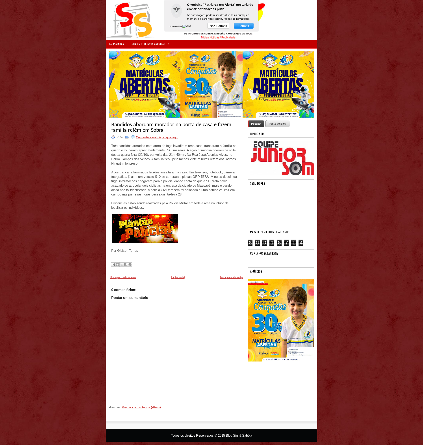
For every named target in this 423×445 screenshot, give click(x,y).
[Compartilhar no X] (121, 264)
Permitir (243, 26)
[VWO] (187, 26)
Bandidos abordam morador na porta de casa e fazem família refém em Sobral (171, 127)
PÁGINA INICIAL (117, 44)
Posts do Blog (277, 123)
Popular (256, 123)
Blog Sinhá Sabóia (239, 435)
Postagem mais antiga (231, 277)
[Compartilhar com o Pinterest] (130, 264)
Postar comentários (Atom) (141, 407)
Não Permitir (218, 26)
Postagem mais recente (123, 277)
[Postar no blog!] (117, 264)
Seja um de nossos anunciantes (150, 44)
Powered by (175, 26)
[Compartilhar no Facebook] (126, 264)
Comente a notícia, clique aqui (157, 137)
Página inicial (178, 277)
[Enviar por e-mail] (113, 264)
